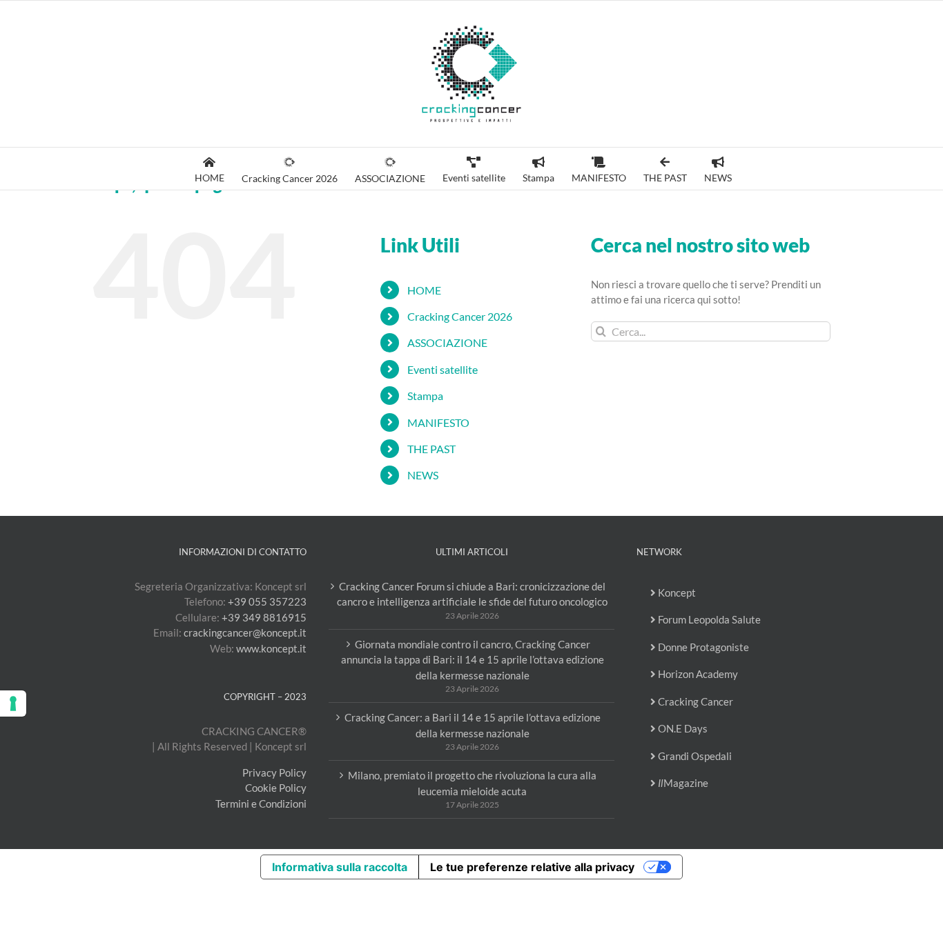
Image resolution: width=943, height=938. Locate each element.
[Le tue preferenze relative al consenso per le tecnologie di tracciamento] (13, 703)
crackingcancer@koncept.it (245, 632)
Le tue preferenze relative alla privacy (532, 867)
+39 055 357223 (267, 601)
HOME (424, 290)
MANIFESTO (438, 422)
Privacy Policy (274, 772)
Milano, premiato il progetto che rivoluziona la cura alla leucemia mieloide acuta (472, 783)
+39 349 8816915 (264, 617)
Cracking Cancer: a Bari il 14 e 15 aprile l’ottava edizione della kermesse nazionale (472, 725)
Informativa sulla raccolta (339, 867)
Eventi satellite (442, 369)
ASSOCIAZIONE (447, 342)
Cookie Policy (276, 787)
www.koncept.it (271, 648)
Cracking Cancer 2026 (459, 316)
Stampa (425, 395)
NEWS (422, 474)
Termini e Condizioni (261, 803)
